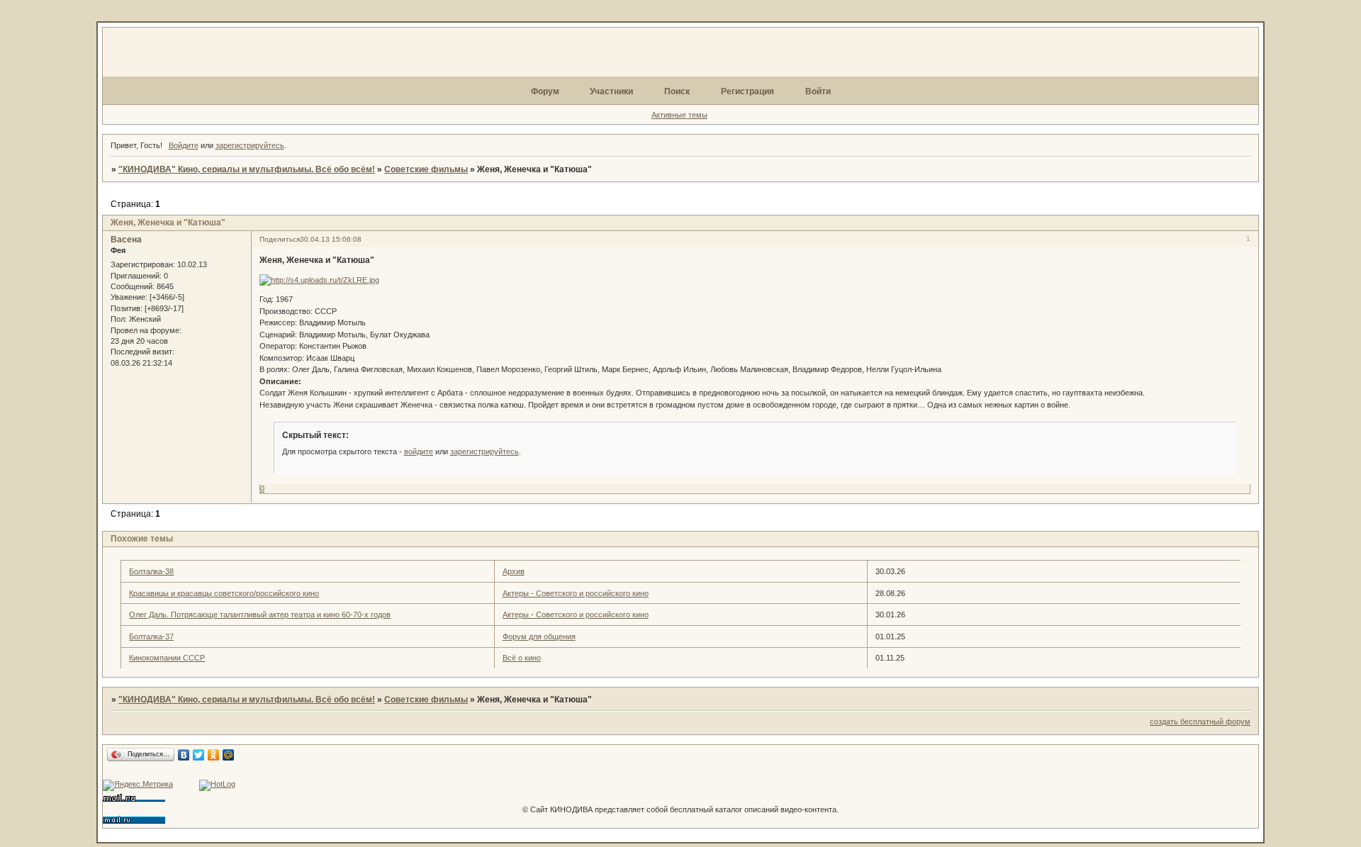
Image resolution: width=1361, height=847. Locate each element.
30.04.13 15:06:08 (331, 239)
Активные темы (679, 115)
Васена (126, 240)
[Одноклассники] (213, 755)
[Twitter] (198, 755)
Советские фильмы (426, 169)
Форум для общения (539, 636)
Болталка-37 (151, 636)
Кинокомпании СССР (167, 658)
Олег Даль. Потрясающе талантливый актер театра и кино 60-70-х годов (260, 614)
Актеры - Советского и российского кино (576, 593)
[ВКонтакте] (184, 755)
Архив (514, 571)
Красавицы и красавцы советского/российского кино (224, 593)
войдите (418, 451)
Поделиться (279, 239)
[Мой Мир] (228, 755)
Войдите (183, 145)
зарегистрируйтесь (249, 145)
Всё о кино (522, 658)
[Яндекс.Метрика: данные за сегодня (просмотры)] (138, 785)
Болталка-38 (151, 571)
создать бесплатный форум (1200, 721)
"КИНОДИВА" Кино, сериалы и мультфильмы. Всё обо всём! (246, 169)
